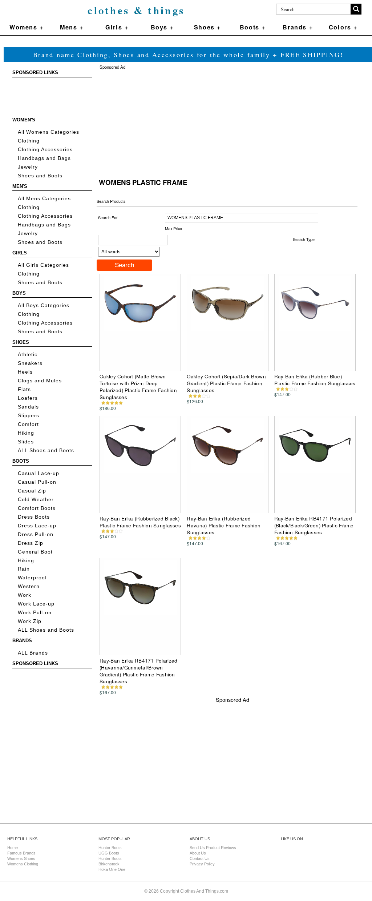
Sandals (28, 407)
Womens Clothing (22, 864)
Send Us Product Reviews (213, 847)
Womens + (26, 27)
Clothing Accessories (45, 149)
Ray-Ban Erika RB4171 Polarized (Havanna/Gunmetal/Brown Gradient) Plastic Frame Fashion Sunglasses (138, 671)
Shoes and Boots (40, 175)
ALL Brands (33, 653)
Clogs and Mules (40, 380)
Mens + (72, 27)
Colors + (343, 27)
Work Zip (29, 621)
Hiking (26, 433)
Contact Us (200, 858)
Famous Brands (21, 853)
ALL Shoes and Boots (46, 450)
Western (29, 586)
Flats (24, 389)
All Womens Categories (48, 132)
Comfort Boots (37, 508)
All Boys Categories (43, 305)
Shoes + (207, 27)
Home (12, 847)
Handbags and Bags (44, 158)
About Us (198, 853)
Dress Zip (30, 543)
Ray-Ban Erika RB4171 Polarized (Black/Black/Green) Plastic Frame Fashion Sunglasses (314, 525)
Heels (25, 372)
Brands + (298, 27)
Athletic (27, 354)
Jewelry (28, 167)
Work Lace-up (36, 604)
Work (24, 595)
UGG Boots (108, 853)
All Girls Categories (43, 265)
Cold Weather (36, 499)
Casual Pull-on (37, 482)
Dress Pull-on (35, 534)
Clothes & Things (136, 10)
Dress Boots (34, 517)
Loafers (28, 398)
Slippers (28, 415)
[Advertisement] (45, 97)
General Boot (35, 552)
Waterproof (32, 577)
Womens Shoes (21, 858)
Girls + (116, 27)
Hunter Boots (110, 847)
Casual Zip (32, 491)
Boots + (253, 27)
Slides (26, 442)
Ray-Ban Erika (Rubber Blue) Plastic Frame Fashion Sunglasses (315, 380)
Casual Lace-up (38, 473)
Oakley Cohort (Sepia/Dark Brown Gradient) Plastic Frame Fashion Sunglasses (226, 383)
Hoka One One (111, 869)
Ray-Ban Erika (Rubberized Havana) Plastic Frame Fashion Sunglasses (223, 525)
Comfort (28, 424)
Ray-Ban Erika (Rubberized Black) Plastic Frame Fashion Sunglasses (140, 522)
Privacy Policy (202, 864)
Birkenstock (109, 864)
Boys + (162, 27)
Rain (24, 569)
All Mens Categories (44, 198)
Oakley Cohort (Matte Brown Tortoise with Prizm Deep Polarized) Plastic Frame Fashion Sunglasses (138, 387)
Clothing (29, 141)
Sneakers (30, 363)
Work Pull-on (35, 612)
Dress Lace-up (37, 525)
